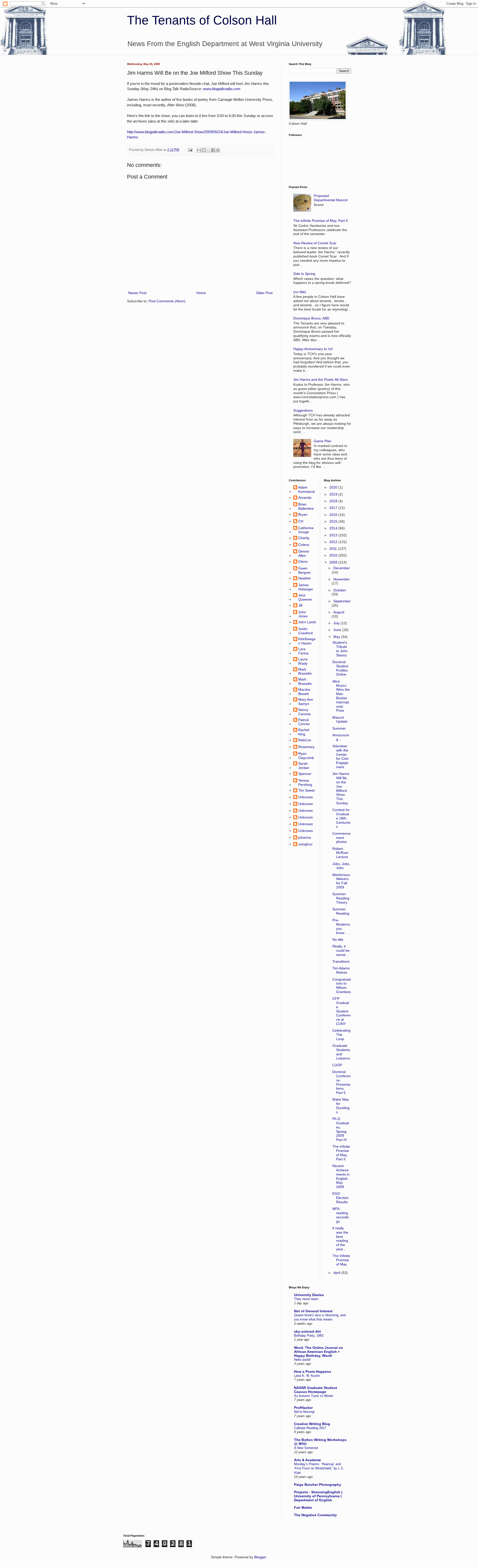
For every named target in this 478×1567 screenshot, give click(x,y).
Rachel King (303, 732)
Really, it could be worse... (341, 950)
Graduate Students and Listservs (341, 1052)
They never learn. (306, 1299)
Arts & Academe (307, 1460)
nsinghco (305, 844)
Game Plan (322, 441)
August (338, 612)
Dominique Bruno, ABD (311, 318)
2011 (333, 549)
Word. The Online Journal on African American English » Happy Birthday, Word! (318, 1352)
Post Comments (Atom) (167, 301)
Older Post (264, 293)
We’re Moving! (304, 1412)
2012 (333, 542)
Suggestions (303, 410)
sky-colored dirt (307, 1331)
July (337, 623)
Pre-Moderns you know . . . (341, 926)
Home (201, 293)
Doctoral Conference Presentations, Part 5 (341, 1082)
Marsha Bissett (304, 692)
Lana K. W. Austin (307, 1376)
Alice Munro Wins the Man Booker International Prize (341, 696)
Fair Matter (303, 1507)
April (337, 1273)
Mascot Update (340, 719)
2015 (333, 521)
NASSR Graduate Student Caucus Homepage (315, 1390)
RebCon (304, 740)
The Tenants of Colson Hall (202, 20)
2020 (333, 487)
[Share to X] (208, 150)
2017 (333, 508)
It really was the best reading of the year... (340, 1238)
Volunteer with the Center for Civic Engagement (340, 756)
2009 (333, 562)
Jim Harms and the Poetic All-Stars (320, 379)
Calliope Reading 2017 (310, 1428)
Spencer (304, 774)
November (341, 579)
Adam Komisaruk (306, 489)
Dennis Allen (303, 553)
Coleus (303, 545)
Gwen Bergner (304, 570)
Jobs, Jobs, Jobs (341, 866)
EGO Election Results (340, 1197)
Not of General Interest (313, 1311)
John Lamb (307, 622)
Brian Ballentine (306, 506)
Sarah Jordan (303, 765)
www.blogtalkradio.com (221, 89)
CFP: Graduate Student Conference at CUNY (341, 1011)
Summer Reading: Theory (341, 898)
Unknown (305, 797)
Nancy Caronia (304, 712)
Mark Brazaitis (305, 671)
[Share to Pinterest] (217, 150)
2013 (333, 535)
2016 (333, 515)
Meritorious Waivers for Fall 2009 (341, 881)
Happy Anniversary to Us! (313, 349)
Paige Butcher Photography (317, 1485)
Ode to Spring (304, 274)
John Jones (303, 614)
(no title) (299, 292)
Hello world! (302, 1360)
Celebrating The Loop (341, 1034)
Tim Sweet (306, 790)
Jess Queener (305, 597)
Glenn (303, 562)
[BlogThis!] (203, 150)
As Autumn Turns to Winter (313, 1396)
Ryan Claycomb (306, 756)
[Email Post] (189, 150)
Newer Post (137, 293)
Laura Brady (302, 661)
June (337, 630)
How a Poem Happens (312, 1372)
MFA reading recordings (340, 1215)
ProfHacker (303, 1408)
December (341, 568)
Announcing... (340, 737)
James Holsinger (305, 587)
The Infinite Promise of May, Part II (320, 221)
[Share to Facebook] (213, 150)
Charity (303, 538)
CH (300, 521)
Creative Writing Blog (312, 1424)
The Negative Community (315, 1515)
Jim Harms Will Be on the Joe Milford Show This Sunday (340, 788)
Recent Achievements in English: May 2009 (341, 1176)
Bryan (302, 514)
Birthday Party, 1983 (308, 1335)
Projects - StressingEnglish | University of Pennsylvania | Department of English (318, 1496)
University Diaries (309, 1295)
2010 (333, 555)
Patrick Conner (304, 722)
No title (337, 939)
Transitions (341, 961)
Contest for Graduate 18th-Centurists (341, 818)
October (339, 590)
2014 (333, 528)
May (337, 637)
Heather (304, 578)
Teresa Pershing (305, 782)
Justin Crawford (305, 631)
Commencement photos (341, 837)
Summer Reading (340, 911)
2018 (333, 501)
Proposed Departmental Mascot (331, 198)
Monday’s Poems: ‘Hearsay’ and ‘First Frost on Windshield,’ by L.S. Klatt (319, 1468)
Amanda (304, 498)
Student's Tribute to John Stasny (340, 648)
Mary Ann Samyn (305, 701)
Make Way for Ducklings (341, 1105)
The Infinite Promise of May (341, 1260)
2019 (333, 494)
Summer (339, 728)
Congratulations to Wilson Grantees (341, 985)
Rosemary (306, 747)
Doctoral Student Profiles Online (340, 668)
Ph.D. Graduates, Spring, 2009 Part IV (340, 1129)
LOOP (337, 1065)
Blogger (260, 1557)
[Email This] (198, 150)
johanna (304, 837)
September (342, 601)
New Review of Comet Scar (314, 243)
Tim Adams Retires (341, 970)
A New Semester (306, 1448)
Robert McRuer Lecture (340, 853)
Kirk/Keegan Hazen (306, 641)
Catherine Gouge (306, 530)
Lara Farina (303, 651)
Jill (300, 605)
